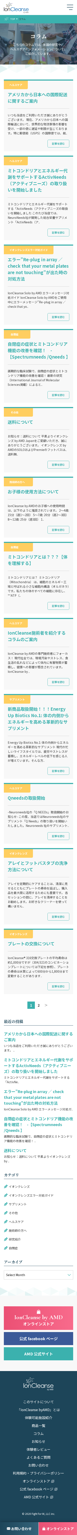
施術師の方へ (17, 482)
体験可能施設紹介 (38, 1418)
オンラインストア (36, 1481)
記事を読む (58, 143)
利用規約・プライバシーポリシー (38, 1473)
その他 (14, 412)
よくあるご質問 (38, 1457)
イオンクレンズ (18, 853)
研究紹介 (15, 1239)
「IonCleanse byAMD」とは (38, 1410)
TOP (12, 19)
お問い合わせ (38, 1465)
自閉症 (14, 334)
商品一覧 (38, 1426)
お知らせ (38, 1442)
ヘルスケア (15, 85)
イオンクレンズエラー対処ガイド (28, 250)
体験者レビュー (38, 1450)
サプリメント (17, 699)
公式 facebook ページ (38, 1338)
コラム (38, 1434)
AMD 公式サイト (38, 1353)
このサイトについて (38, 1402)
